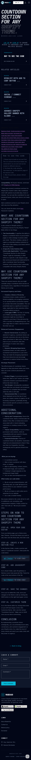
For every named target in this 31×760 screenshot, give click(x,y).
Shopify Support (18, 146)
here (22, 208)
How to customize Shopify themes (18, 139)
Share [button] (20, 35)
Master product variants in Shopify (21, 137)
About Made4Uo (6, 721)
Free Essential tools (17, 133)
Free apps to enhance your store (8, 144)
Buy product (9, 558)
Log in (6, 43)
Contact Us (4, 724)
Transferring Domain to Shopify (18, 131)
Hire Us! (17, 2)
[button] (25, 2)
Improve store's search (20, 142)
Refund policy (5, 727)
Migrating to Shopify (5, 131)
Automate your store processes (7, 142)
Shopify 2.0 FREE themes (12, 185)
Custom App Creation (6, 135)
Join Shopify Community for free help (9, 151)
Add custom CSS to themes (7, 137)
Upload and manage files (21, 144)
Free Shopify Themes (6, 139)
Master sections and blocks (7, 133)
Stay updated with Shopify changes (9, 148)
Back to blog (16, 646)
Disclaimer (4, 730)
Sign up (15, 43)
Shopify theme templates (16, 135)
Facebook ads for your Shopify (8, 146)
